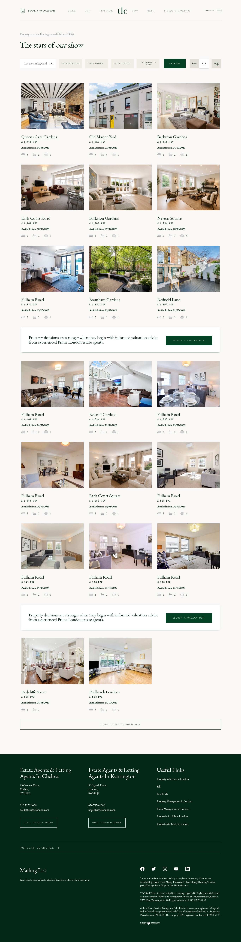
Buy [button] (135, 11)
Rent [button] (151, 11)
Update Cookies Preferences (175, 885)
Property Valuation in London (173, 779)
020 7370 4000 (28, 805)
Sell (159, 786)
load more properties (120, 725)
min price (96, 64)
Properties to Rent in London (172, 824)
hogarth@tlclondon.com (101, 810)
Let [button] (88, 11)
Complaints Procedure (186, 878)
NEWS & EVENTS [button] (177, 11)
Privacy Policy (167, 878)
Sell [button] (72, 11)
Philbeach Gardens (104, 692)
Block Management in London (173, 809)
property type (148, 64)
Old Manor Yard (102, 137)
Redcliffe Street (33, 692)
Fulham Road (32, 299)
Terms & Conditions (150, 878)
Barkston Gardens (172, 137)
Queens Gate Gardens (39, 137)
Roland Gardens (102, 414)
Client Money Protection (171, 882)
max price (122, 64)
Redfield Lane (168, 299)
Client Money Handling (195, 882)
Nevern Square (169, 218)
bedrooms (71, 64)
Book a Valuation (189, 340)
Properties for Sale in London (172, 816)
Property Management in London (174, 801)
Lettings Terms (154, 885)
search (174, 63)
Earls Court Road (35, 218)
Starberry (155, 922)
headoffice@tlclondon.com (34, 810)
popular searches (37, 848)
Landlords (162, 794)
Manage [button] (106, 11)
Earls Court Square (104, 495)
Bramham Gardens (104, 299)
